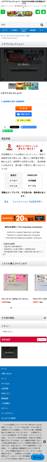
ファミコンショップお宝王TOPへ (27, 202)
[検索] (42, 25)
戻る (6, 202)
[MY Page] (43, 12)
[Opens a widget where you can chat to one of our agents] (37, 457)
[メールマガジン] (37, 12)
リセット (43, 339)
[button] (3, 12)
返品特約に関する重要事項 (13, 101)
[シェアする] (5, 127)
